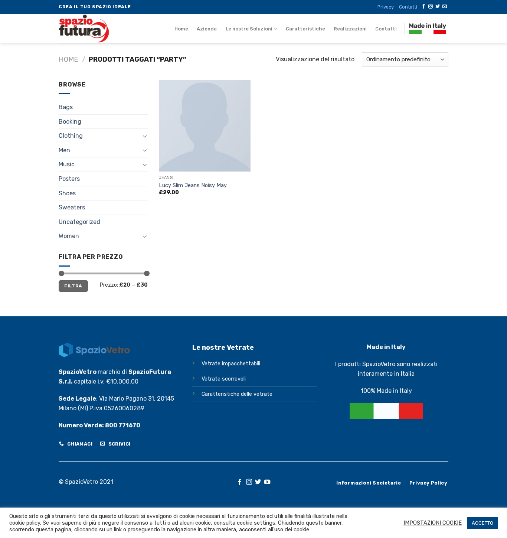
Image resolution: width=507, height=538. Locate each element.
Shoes (67, 193)
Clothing (71, 135)
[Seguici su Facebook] (423, 6)
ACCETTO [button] (482, 523)
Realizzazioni (350, 29)
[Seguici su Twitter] (437, 6)
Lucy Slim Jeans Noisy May (193, 185)
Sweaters (72, 207)
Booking (70, 121)
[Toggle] (145, 135)
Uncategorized (79, 221)
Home (181, 29)
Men (64, 150)
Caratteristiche (305, 29)
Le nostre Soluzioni (249, 29)
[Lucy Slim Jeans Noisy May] (205, 126)
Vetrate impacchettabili (231, 364)
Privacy (385, 7)
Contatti (408, 7)
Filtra (73, 285)
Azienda (207, 29)
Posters (69, 178)
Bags (66, 107)
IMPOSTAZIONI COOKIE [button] (432, 522)
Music (67, 164)
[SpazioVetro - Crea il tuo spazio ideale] (104, 28)
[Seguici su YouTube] (267, 482)
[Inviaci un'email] (444, 6)
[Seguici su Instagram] (430, 6)
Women (69, 235)
